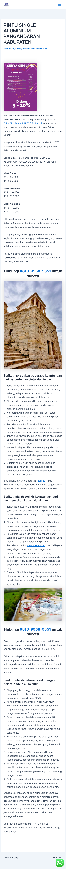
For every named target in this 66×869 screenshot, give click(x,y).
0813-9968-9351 (35, 271)
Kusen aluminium (36, 545)
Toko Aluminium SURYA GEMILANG (23, 123)
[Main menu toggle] (59, 4)
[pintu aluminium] (33, 325)
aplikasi (41, 480)
